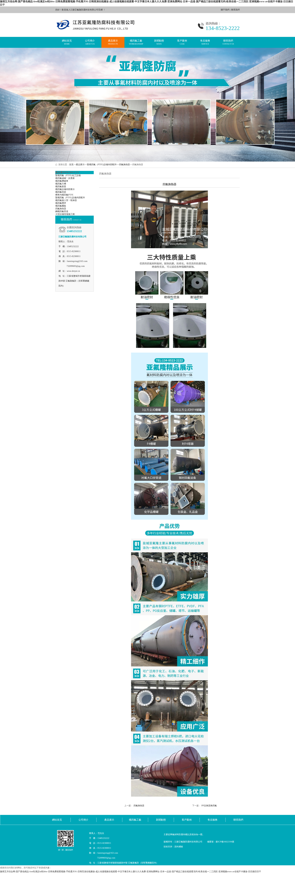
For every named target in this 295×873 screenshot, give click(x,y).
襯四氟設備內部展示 (65, 189)
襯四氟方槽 (60, 184)
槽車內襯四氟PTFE (64, 195)
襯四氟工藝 (136, 42)
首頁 (71, 164)
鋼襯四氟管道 (61, 211)
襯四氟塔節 (60, 192)
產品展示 (113, 42)
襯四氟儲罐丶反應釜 (65, 178)
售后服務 (205, 42)
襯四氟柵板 (60, 206)
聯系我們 (235, 10)
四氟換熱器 (124, 164)
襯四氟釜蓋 (60, 186)
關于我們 (225, 10)
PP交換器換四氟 (209, 805)
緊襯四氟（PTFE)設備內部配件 (102, 164)
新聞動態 (159, 42)
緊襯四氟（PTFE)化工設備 (68, 175)
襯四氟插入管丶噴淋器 (66, 200)
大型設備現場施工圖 (65, 214)
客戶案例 (182, 42)
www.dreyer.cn (73, 271)
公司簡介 (90, 42)
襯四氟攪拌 (60, 203)
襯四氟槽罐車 (61, 181)
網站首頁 (67, 42)
